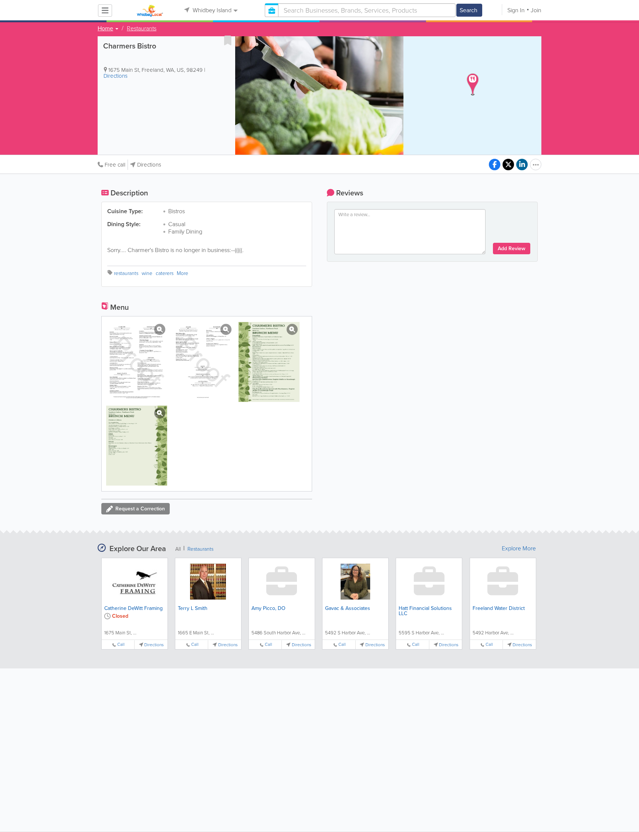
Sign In (516, 10)
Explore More (519, 548)
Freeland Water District (499, 608)
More (182, 273)
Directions (116, 76)
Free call (115, 165)
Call (121, 644)
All (178, 549)
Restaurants (141, 28)
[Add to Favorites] (227, 40)
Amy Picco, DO (268, 608)
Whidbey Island (211, 10)
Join (536, 10)
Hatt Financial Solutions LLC (425, 610)
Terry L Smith (192, 608)
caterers (164, 273)
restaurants (126, 273)
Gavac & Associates (347, 608)
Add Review (511, 248)
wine (147, 273)
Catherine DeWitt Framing (133, 608)
